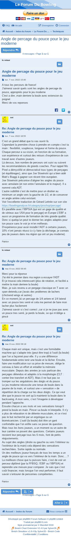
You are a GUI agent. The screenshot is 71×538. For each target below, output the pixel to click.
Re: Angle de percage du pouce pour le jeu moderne (31, 130)
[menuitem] (6, 25)
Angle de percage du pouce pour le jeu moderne (35, 41)
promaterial (28, 525)
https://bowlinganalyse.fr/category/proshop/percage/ (31, 205)
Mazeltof (44, 525)
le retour (6, 60)
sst (11, 117)
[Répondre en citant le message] (59, 64)
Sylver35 (52, 528)
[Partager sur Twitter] (63, 110)
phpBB (26, 519)
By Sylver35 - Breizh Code (47, 531)
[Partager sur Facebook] (56, 110)
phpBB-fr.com (41, 522)
